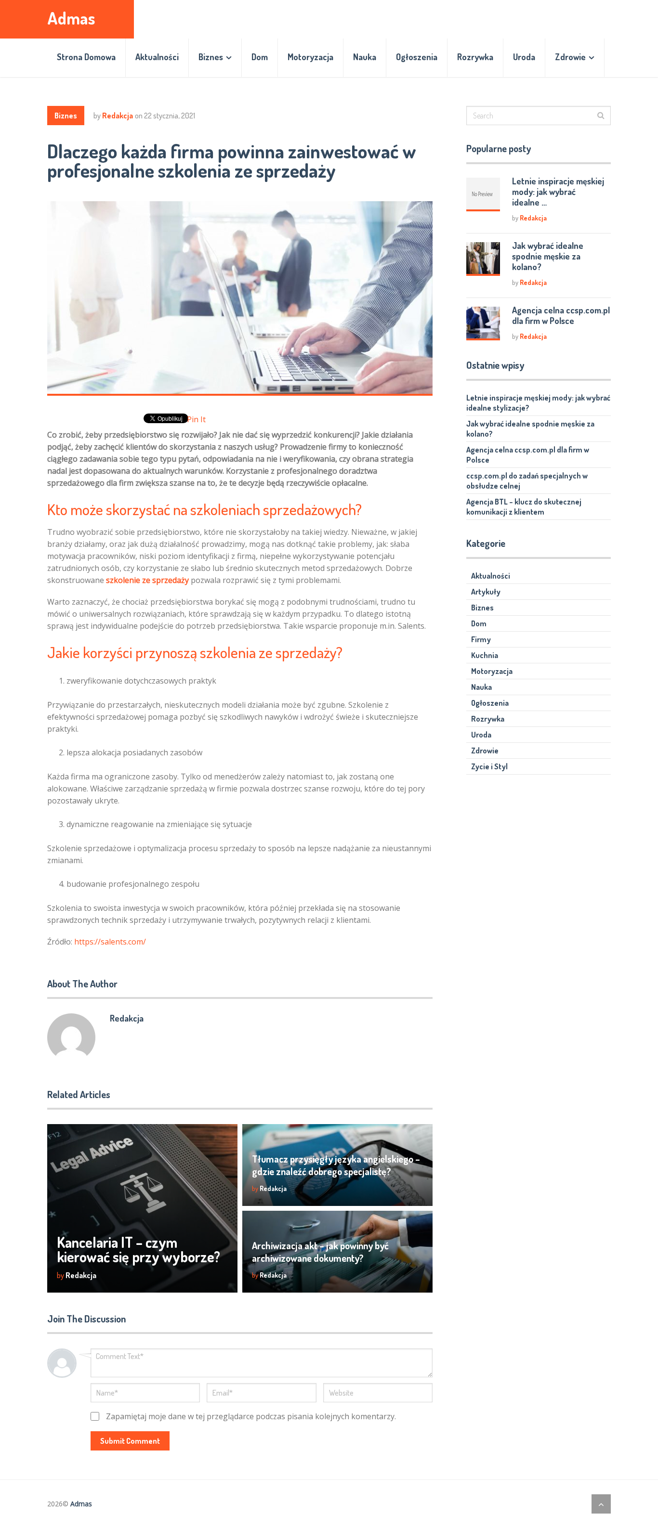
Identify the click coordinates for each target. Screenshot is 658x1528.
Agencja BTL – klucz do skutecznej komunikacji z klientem (523, 507)
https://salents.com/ (110, 941)
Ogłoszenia (416, 57)
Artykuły (485, 591)
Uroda (524, 57)
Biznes (210, 57)
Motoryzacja (310, 57)
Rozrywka (475, 57)
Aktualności (157, 57)
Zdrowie (570, 57)
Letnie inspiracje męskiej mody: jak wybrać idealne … (558, 191)
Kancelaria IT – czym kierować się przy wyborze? (138, 1249)
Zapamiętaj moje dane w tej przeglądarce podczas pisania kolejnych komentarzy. (251, 1416)
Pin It (196, 419)
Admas (71, 18)
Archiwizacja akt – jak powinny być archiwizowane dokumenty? (320, 1251)
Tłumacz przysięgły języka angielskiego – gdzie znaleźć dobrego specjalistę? (336, 1165)
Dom (259, 57)
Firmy (481, 639)
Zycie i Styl (489, 766)
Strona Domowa (86, 57)
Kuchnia (484, 655)
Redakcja (117, 115)
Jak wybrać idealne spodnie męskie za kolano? (547, 256)
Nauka (364, 57)
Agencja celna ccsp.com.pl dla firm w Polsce (561, 315)
